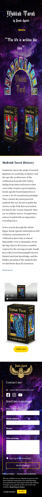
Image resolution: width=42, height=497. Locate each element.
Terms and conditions (26, 474)
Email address (13, 418)
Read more (7, 270)
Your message (13, 438)
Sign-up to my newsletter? (20, 458)
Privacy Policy (8, 474)
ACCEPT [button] (22, 492)
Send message (23, 465)
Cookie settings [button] (9, 492)
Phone (9, 428)
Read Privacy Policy (17, 487)
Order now (21, 349)
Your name (11, 409)
